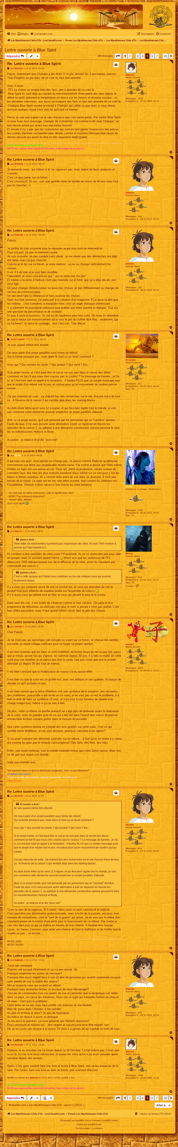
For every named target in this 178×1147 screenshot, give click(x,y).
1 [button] (130, 56)
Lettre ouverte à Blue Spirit (30, 50)
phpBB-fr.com (95, 1124)
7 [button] (157, 56)
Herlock (130, 825)
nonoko (130, 644)
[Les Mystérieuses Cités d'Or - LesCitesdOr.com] (160, 16)
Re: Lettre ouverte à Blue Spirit (34, 64)
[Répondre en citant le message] (116, 64)
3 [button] (137, 56)
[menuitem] (11, 33)
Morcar (129, 553)
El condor (131, 360)
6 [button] (152, 56)
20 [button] (165, 56)
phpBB (79, 1120)
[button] (118, 56)
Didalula (130, 192)
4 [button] (142, 56)
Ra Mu (129, 486)
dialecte (130, 75)
